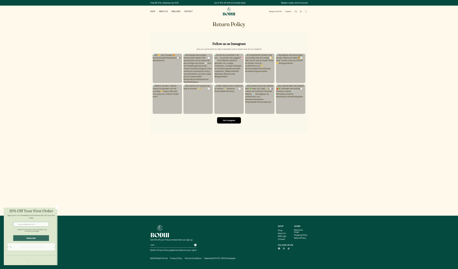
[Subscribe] (195, 245)
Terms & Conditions (193, 258)
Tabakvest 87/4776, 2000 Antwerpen (220, 258)
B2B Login (282, 236)
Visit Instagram (229, 120)
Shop (280, 230)
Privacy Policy (176, 258)
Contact (281, 239)
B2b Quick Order (298, 231)
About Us (282, 233)
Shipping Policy (300, 235)
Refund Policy (300, 238)
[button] (296, 11)
